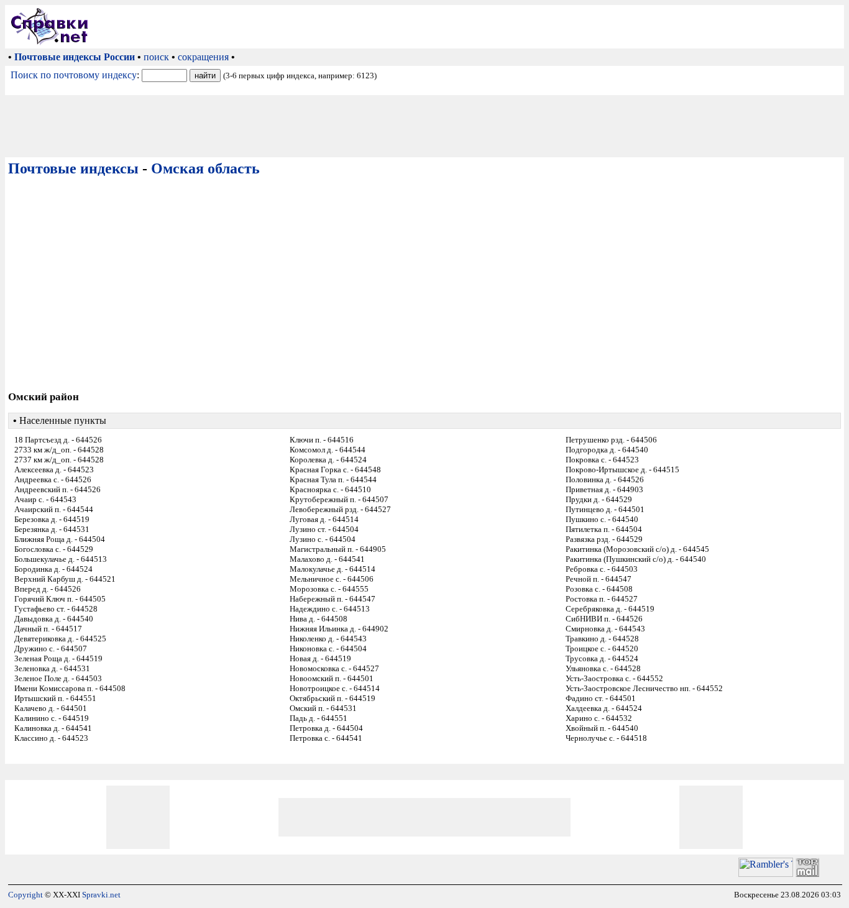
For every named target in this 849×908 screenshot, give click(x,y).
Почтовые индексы (73, 168)
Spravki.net (101, 894)
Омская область (205, 168)
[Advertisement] (468, 26)
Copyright (25, 894)
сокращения (203, 57)
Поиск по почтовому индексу (74, 75)
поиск (156, 57)
